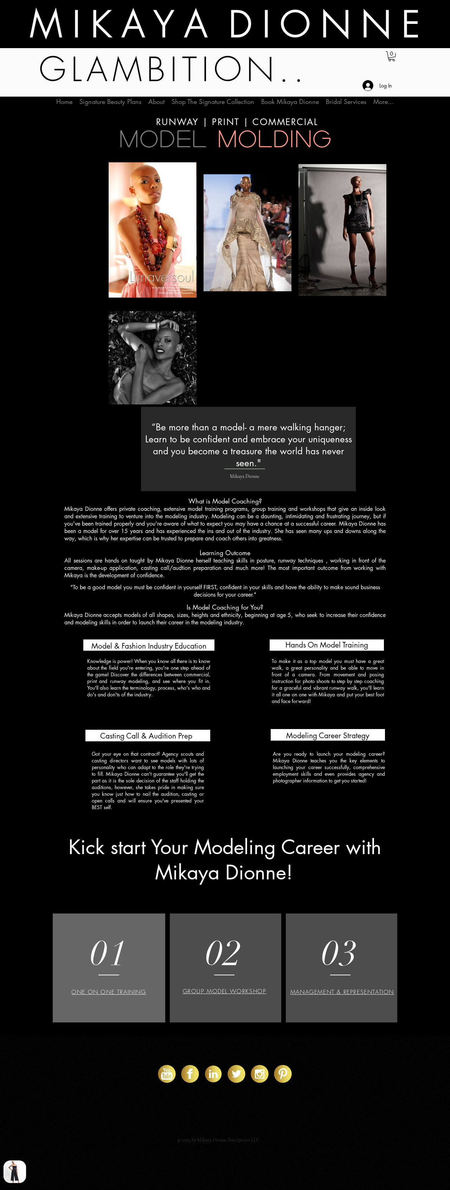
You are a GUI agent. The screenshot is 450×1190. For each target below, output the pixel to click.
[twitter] (236, 1074)
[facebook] (190, 1074)
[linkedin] (213, 1074)
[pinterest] (283, 1074)
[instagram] (260, 1074)
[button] (392, 56)
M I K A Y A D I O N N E (225, 24)
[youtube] (167, 1074)
